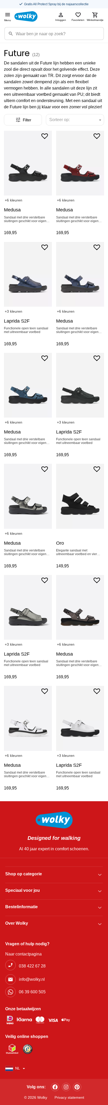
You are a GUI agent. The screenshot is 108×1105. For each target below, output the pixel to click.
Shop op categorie (23, 874)
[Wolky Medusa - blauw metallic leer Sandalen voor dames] (80, 274)
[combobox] (75, 120)
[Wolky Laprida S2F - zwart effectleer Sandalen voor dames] (80, 385)
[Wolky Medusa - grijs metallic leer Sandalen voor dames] (28, 496)
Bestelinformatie (21, 907)
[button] (44, 135)
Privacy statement (69, 1097)
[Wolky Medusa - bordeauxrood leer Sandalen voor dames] (80, 163)
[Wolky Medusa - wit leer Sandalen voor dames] (28, 718)
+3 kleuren (13, 311)
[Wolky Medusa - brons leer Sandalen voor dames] (80, 607)
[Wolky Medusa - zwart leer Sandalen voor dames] (28, 163)
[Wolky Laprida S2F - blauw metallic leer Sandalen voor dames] (28, 274)
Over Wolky (16, 923)
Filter (27, 120)
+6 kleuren (13, 200)
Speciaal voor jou (22, 890)
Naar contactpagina (23, 954)
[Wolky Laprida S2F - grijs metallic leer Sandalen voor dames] (28, 607)
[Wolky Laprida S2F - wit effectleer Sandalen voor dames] (80, 718)
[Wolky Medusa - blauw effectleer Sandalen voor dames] (28, 385)
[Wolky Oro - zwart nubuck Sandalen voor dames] (80, 496)
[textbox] (62, 119)
